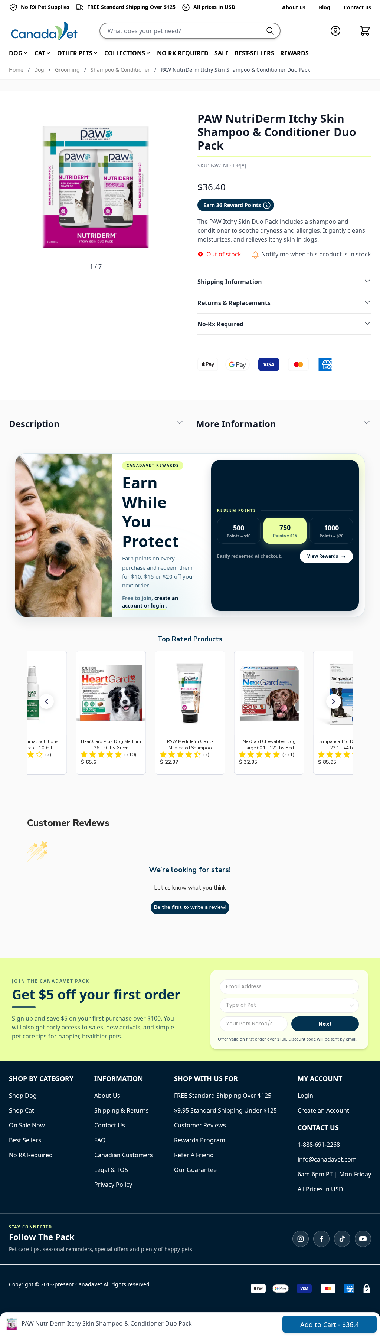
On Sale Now (27, 1125)
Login (305, 1095)
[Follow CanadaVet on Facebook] (321, 1239)
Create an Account (323, 1110)
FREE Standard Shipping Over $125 (222, 1095)
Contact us (357, 7)
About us (293, 7)
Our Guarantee (195, 1170)
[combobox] (287, 1005)
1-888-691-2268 (319, 1144)
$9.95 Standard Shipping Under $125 (225, 1110)
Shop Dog (23, 1095)
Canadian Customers (123, 1155)
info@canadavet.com (327, 1159)
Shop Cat (21, 1110)
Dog (39, 69)
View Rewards (326, 556)
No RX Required (31, 1155)
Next (325, 1024)
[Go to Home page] (44, 31)
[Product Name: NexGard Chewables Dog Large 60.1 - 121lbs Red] (269, 713)
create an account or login (150, 602)
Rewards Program (199, 1140)
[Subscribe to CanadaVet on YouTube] (363, 1239)
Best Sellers (25, 1140)
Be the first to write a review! (190, 907)
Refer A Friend (194, 1155)
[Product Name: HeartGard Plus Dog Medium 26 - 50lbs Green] (111, 713)
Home (16, 69)
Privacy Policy (113, 1185)
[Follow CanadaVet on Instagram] (300, 1239)
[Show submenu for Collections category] (148, 53)
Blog (324, 7)
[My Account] (338, 31)
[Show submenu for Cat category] (48, 53)
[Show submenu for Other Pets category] (95, 53)
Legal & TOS (111, 1170)
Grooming (67, 69)
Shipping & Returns (121, 1110)
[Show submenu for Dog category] (26, 53)
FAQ (100, 1140)
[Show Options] (352, 1005)
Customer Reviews (200, 1125)
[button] (46, 701)
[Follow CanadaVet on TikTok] (342, 1239)
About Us (107, 1095)
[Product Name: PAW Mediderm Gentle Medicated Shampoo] (190, 713)
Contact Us (109, 1125)
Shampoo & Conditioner (120, 69)
